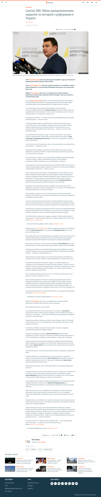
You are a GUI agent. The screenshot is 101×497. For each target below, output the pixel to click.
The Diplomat (35, 93)
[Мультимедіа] (92, 2)
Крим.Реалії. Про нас (33, 483)
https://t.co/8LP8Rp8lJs (39, 293)
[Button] (59, 30)
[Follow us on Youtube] (59, 483)
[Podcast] (72, 483)
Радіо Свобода (29, 22)
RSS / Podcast (8, 491)
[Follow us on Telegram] (62, 483)
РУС (83, 2)
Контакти (30, 488)
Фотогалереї (81, 458)
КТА (88, 2)
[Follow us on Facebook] (51, 483)
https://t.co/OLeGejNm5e (37, 424)
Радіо (6, 485)
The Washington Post (35, 85)
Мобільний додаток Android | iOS (13, 488)
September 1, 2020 (58, 224)
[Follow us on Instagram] (66, 483)
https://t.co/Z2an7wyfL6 (36, 220)
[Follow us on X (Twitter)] (55, 483)
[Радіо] (96, 2)
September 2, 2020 (57, 296)
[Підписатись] (76, 483)
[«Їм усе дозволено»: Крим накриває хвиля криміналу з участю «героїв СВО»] (41, 469)
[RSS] (69, 483)
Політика (29, 7)
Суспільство (19, 458)
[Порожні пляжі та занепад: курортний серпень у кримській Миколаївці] (72, 460)
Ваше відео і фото (9, 483)
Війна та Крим (50, 458)
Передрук (30, 485)
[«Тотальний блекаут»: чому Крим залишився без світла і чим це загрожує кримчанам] (10, 469)
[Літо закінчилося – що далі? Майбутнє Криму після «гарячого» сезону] (41, 460)
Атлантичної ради (34, 79)
